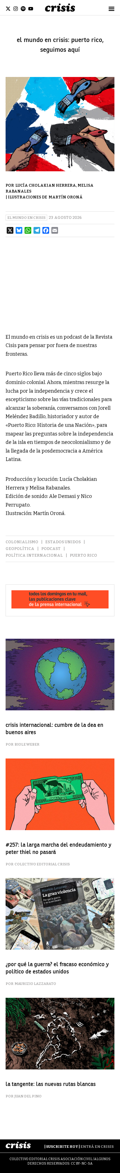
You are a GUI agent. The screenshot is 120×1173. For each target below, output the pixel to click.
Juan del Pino (28, 1096)
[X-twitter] (8, 8)
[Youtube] (30, 8)
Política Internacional (34, 555)
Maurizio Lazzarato (35, 984)
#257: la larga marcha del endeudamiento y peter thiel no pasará (58, 848)
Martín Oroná (66, 197)
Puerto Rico (83, 555)
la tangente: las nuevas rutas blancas (51, 1084)
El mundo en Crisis (26, 218)
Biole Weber (27, 744)
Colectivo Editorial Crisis (42, 864)
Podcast (51, 548)
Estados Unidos (63, 542)
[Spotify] (23, 8)
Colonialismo (22, 542)
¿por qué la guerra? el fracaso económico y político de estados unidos (57, 968)
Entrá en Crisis (97, 1146)
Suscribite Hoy (62, 1146)
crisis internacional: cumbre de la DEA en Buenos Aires (54, 729)
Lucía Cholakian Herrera (45, 185)
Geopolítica (20, 548)
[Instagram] (15, 8)
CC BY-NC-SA (82, 1163)
